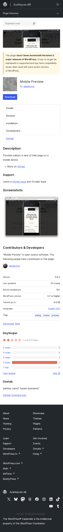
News (6, 418)
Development (13, 130)
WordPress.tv (11, 453)
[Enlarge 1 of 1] (56, 199)
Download (10, 97)
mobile (46, 315)
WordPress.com (13, 463)
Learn (6, 438)
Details (9, 108)
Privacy (7, 428)
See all (56, 373)
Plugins (36, 423)
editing (38, 315)
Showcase (38, 413)
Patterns (37, 428)
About (6, 413)
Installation (12, 123)
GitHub (21, 166)
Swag (37, 453)
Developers (9, 448)
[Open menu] (58, 4)
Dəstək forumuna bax (14, 395)
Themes (37, 418)
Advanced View (11, 323)
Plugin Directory (10, 13)
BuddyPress (11, 478)
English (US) (54, 308)
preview (55, 315)
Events (36, 443)
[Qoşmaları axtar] (34, 23)
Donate (38, 448)
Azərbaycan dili (18, 492)
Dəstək (10, 138)
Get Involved (40, 438)
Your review (9, 373)
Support (7, 443)
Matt (7, 468)
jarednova (29, 86)
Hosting (7, 423)
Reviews (10, 115)
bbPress (9, 473)
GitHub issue (19, 181)
